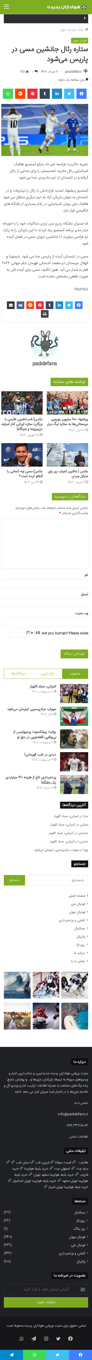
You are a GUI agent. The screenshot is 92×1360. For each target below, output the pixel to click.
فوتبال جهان (67, 30)
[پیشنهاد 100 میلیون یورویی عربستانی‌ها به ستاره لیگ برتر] (67, 403)
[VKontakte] (20, 305)
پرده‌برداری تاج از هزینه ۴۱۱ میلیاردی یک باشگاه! (30, 780)
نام (86, 575)
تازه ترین (47, 673)
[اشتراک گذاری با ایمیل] (11, 305)
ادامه (18, 1092)
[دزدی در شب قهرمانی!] (74, 761)
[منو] (6, 9)
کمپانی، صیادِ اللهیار (43, 686)
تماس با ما (78, 961)
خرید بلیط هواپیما (36, 1169)
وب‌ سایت (81, 613)
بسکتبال (79, 928)
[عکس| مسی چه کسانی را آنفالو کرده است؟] (22, 454)
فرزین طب (42, 1162)
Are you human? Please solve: (64, 633)
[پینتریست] (32, 94)
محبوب (75, 673)
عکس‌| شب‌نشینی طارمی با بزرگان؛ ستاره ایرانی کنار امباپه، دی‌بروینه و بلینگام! (22, 424)
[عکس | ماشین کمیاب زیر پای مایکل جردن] (67, 454)
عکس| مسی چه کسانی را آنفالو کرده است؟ (25, 473)
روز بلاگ (79, 1229)
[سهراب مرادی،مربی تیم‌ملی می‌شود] (74, 716)
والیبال (81, 937)
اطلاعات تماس (78, 1137)
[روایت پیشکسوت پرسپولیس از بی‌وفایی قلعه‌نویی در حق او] (74, 739)
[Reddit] (20, 94)
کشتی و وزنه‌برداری (72, 920)
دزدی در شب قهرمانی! (40, 755)
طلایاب (83, 1162)
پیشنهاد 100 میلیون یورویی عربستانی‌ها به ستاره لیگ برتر (67, 421)
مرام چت (82, 1169)
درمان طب (23, 1162)
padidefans (73, 71)
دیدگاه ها (19, 673)
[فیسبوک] (81, 94)
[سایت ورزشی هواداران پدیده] (67, 7)
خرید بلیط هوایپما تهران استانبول (34, 1181)
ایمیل (84, 594)
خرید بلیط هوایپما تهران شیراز (68, 1187)
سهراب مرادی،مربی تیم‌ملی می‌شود (31, 709)
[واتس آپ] (8, 94)
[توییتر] (69, 94)
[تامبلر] (45, 94)
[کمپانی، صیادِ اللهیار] (74, 693)
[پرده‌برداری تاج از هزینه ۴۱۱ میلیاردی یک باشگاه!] (74, 784)
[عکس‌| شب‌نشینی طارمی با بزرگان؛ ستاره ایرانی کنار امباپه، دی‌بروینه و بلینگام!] (22, 403)
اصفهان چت (62, 1169)
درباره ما (79, 953)
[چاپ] (45, 314)
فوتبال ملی (78, 904)
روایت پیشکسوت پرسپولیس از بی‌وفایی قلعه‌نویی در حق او (34, 734)
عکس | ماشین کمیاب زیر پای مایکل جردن (68, 473)
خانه (81, 30)
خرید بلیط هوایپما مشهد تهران (53, 1175)
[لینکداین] (57, 94)
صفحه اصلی (76, 896)
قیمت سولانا (63, 1162)
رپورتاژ (80, 945)
